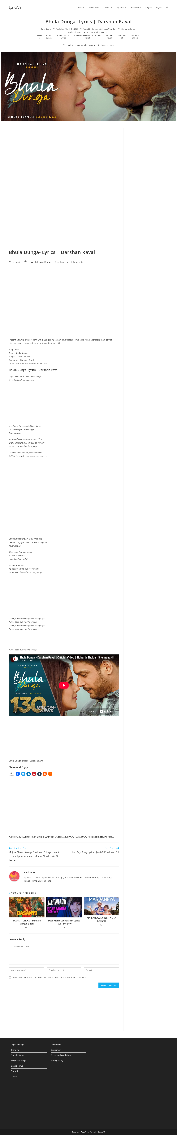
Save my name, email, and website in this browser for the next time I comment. (49, 977)
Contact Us (56, 1044)
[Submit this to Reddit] (45, 774)
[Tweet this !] (23, 774)
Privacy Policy (57, 1060)
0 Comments (126, 29)
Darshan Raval (109, 36)
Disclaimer (56, 1050)
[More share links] (50, 774)
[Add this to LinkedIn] (28, 774)
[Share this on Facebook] (18, 774)
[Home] (64, 45)
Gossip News (17, 1066)
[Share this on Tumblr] (39, 774)
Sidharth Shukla (135, 36)
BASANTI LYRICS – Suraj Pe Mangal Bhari (27, 922)
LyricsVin (15, 7)
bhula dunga (49, 36)
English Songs (17, 1044)
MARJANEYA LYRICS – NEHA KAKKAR (101, 919)
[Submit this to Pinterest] (34, 774)
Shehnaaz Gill (122, 36)
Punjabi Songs (17, 1055)
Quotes (14, 1076)
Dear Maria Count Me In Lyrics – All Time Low (64, 922)
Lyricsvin (47, 29)
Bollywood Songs (99, 29)
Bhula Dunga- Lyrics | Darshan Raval (87, 36)
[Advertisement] (148, 175)
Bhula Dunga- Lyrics (63, 36)
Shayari (14, 1071)
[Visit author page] (14, 876)
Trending (112, 29)
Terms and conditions (61, 1055)
